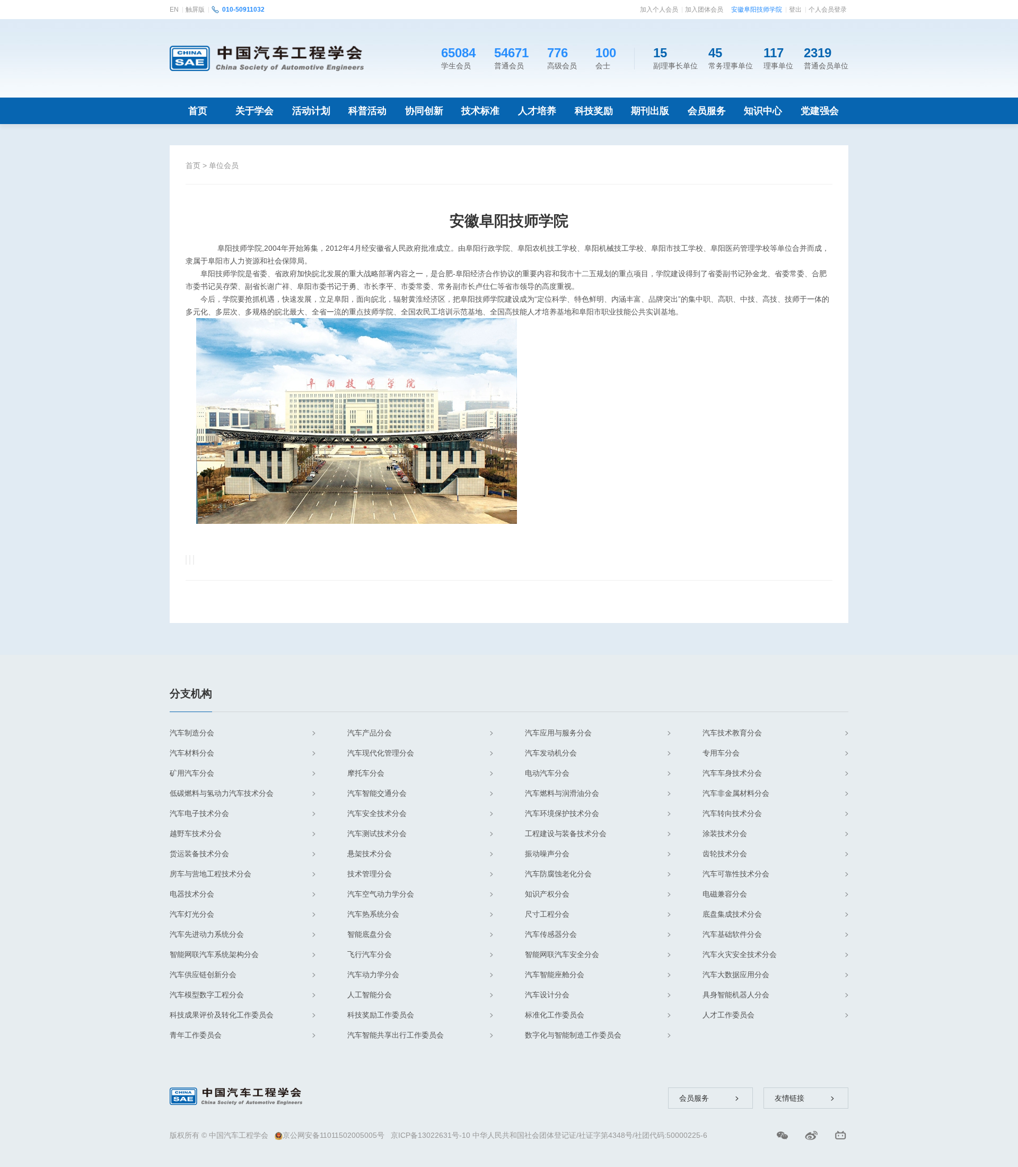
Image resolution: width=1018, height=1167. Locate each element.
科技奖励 (594, 111)
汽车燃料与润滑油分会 (562, 793)
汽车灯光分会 (192, 914)
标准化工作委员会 (554, 1015)
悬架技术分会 (369, 853)
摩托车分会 (365, 773)
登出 (795, 9)
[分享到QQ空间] (189, 560)
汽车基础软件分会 (732, 934)
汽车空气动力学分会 (380, 894)
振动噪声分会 (547, 853)
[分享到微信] (186, 560)
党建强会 (820, 111)
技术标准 (480, 111)
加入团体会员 (704, 9)
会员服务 (707, 111)
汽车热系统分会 (373, 914)
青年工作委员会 (196, 1035)
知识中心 (763, 111)
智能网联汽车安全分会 (562, 954)
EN (174, 9)
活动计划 (311, 111)
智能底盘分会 (369, 934)
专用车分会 (721, 753)
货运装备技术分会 (199, 853)
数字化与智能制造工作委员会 (573, 1035)
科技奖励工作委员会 (380, 1015)
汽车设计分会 (547, 994)
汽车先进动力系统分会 (207, 934)
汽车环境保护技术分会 (562, 813)
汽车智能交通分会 (377, 793)
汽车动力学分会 (373, 974)
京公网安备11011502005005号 (333, 1135)
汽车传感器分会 (551, 934)
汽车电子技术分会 (199, 813)
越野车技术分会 (196, 833)
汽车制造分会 (192, 733)
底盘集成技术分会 (732, 914)
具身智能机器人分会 (736, 994)
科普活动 (367, 111)
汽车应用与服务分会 (558, 733)
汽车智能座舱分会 (554, 974)
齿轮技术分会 (725, 853)
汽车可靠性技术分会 (736, 874)
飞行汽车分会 (369, 954)
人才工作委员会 (728, 1015)
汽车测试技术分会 (377, 833)
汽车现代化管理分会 (380, 753)
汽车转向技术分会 (732, 813)
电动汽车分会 (547, 773)
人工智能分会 (369, 994)
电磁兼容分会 (725, 894)
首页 (197, 111)
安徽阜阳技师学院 (756, 9)
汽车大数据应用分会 (736, 974)
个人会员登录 (828, 9)
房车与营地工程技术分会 (210, 874)
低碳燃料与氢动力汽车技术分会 (222, 793)
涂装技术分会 (725, 833)
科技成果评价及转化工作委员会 (222, 1015)
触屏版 (195, 9)
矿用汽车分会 (192, 773)
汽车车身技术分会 (732, 773)
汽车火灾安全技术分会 (740, 954)
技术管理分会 (369, 874)
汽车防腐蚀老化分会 (558, 874)
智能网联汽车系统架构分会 (214, 954)
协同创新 (424, 111)
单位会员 (224, 165)
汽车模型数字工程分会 (207, 994)
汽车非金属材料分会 (736, 793)
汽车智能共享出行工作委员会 (395, 1035)
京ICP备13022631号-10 (430, 1135)
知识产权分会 (547, 894)
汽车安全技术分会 (377, 813)
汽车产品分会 (369, 733)
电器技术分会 (192, 894)
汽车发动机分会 (551, 753)
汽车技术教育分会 (732, 733)
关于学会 (254, 111)
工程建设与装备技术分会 (566, 833)
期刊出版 (650, 111)
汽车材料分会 (192, 753)
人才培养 (537, 111)
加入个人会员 (659, 9)
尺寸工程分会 (547, 914)
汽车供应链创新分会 (203, 974)
